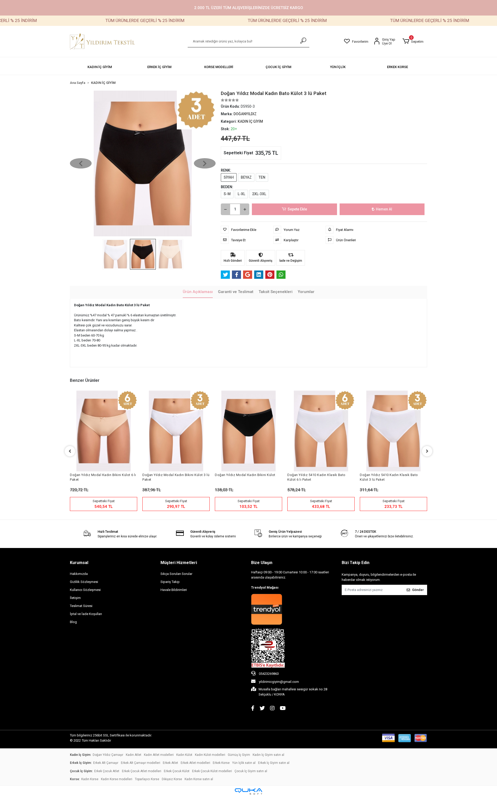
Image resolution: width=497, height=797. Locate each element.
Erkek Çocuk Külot (176, 771)
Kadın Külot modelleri (210, 755)
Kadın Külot (184, 755)
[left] (70, 451)
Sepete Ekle (297, 209)
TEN (262, 177)
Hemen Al (384, 209)
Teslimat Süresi (81, 606)
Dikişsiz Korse (172, 779)
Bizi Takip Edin (355, 562)
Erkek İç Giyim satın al (273, 763)
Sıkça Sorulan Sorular (176, 574)
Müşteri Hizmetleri (178, 562)
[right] (427, 451)
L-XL (241, 194)
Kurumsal (79, 562)
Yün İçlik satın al (243, 763)
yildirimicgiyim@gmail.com (279, 682)
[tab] (198, 292)
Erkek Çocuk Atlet (106, 771)
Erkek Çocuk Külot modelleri (212, 771)
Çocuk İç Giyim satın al (251, 771)
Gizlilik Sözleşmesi (84, 582)
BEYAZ (246, 177)
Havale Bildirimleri (173, 590)
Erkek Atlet (170, 763)
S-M (227, 194)
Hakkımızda (79, 574)
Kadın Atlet (133, 755)
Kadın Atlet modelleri (159, 755)
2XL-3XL (259, 194)
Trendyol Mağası (265, 587)
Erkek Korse (221, 763)
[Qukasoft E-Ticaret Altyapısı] (248, 791)
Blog (73, 622)
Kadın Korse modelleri (116, 779)
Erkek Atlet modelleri (195, 763)
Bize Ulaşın (261, 562)
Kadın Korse (89, 779)
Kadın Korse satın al (199, 779)
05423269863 (268, 674)
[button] (413, 41)
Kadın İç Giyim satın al (268, 755)
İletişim (75, 598)
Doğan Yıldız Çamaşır (108, 755)
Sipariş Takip (170, 582)
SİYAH (229, 177)
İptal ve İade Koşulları (86, 614)
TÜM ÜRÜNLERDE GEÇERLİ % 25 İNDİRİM (118, 20)
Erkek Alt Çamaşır (105, 763)
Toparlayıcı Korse (147, 779)
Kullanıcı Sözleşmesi (85, 590)
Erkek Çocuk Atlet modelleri (141, 771)
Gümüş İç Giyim (239, 755)
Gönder (418, 590)
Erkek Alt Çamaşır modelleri (140, 763)
